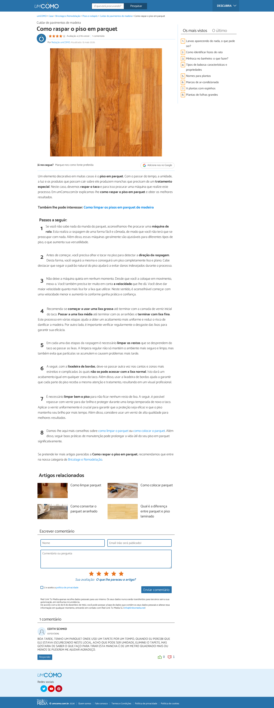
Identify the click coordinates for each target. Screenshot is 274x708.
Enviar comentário (156, 590)
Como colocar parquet (157, 485)
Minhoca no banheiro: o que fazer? (207, 58)
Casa (51, 16)
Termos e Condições (121, 703)
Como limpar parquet (85, 485)
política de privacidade (67, 588)
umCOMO (42, 16)
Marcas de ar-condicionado (202, 82)
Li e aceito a (61, 587)
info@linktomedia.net (134, 608)
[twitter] (43, 688)
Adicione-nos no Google (159, 165)
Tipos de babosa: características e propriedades (206, 67)
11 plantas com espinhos (200, 88)
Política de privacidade (146, 703)
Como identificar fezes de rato (204, 52)
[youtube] (51, 688)
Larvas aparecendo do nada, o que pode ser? (210, 44)
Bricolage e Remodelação (67, 16)
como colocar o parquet (149, 431)
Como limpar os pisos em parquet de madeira (119, 207)
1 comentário (98, 36)
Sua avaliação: (85, 580)
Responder (45, 657)
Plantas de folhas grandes (202, 94)
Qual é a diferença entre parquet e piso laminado (155, 511)
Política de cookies (170, 703)
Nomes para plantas (198, 76)
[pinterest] (58, 688)
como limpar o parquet (113, 431)
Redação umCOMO (60, 42)
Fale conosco (101, 703)
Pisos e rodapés (90, 16)
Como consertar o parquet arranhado (83, 509)
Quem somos (84, 703)
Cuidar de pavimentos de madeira (116, 16)
